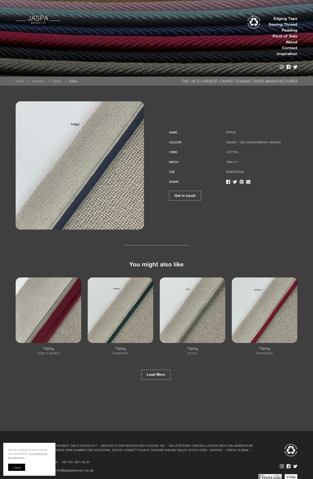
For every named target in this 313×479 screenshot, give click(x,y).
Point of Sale (285, 36)
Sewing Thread (282, 24)
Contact (289, 47)
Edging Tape (285, 18)
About (291, 42)
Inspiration (287, 53)
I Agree (16, 467)
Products (38, 81)
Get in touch (185, 195)
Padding (289, 30)
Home (20, 81)
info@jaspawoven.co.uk (74, 470)
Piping (56, 81)
